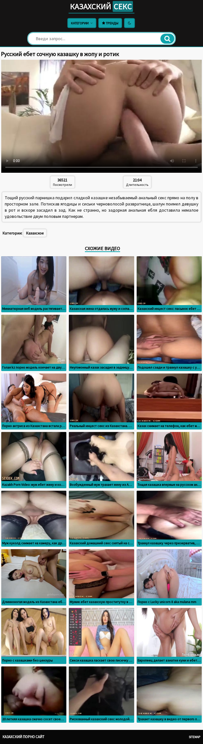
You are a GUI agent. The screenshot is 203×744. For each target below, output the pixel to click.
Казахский (101, 6)
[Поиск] (167, 39)
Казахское (35, 232)
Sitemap (195, 737)
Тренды (111, 23)
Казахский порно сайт (23, 736)
